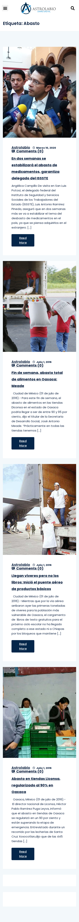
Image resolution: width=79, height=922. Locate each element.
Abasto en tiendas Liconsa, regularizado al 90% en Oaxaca (36, 785)
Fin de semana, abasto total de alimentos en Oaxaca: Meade (37, 379)
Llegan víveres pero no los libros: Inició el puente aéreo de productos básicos (37, 582)
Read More (23, 240)
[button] (5, 8)
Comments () (30, 151)
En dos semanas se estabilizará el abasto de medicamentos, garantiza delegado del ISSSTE (35, 168)
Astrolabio (21, 147)
